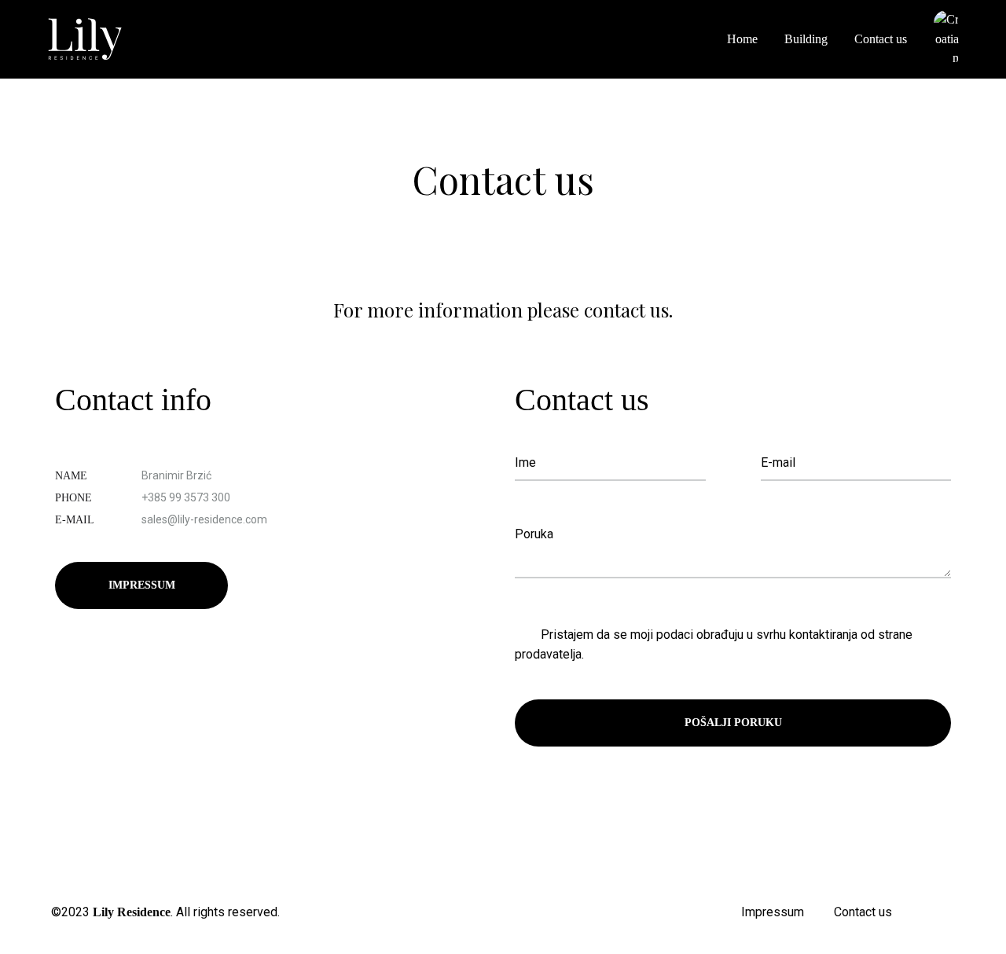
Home (742, 39)
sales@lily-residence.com (204, 519)
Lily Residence (132, 912)
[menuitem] (946, 39)
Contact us (880, 39)
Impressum (141, 585)
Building (806, 39)
